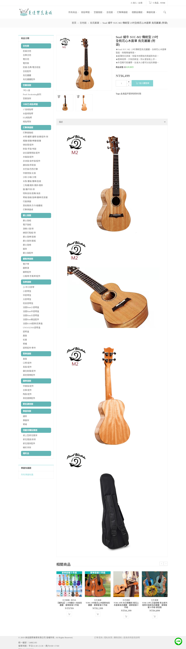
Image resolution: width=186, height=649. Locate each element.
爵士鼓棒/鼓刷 (29, 237)
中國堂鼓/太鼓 (29, 173)
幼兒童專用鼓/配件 (31, 153)
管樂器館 (27, 354)
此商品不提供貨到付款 (131, 94)
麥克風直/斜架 (29, 439)
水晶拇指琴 (28, 113)
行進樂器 (27, 201)
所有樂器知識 (27, 475)
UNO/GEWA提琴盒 (31, 328)
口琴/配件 (27, 363)
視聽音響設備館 (30, 430)
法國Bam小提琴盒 (31, 307)
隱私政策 (108, 645)
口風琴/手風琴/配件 (31, 276)
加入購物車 (144, 83)
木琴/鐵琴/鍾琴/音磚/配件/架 (35, 137)
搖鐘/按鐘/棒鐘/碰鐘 (32, 141)
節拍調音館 (28, 404)
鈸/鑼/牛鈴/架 (29, 189)
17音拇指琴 (28, 109)
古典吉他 (27, 55)
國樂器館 (27, 381)
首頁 (74, 23)
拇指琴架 (27, 122)
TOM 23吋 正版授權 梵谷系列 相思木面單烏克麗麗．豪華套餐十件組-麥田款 (154, 612)
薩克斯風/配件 (29, 371)
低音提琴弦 (28, 303)
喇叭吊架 (27, 447)
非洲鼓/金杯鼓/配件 (31, 161)
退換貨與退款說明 (131, 645)
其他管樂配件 (29, 375)
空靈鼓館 (27, 85)
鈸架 (25, 249)
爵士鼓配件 (28, 253)
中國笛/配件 (28, 386)
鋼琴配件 (27, 272)
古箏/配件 (27, 390)
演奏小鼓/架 (28, 229)
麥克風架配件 (29, 443)
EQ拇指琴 (27, 118)
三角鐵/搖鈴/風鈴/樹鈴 (33, 185)
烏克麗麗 (94, 23)
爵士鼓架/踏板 (29, 241)
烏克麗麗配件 (29, 79)
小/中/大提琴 (28, 287)
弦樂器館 (27, 282)
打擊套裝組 (28, 133)
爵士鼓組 (27, 220)
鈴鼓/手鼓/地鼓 (29, 149)
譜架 (25, 416)
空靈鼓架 (27, 98)
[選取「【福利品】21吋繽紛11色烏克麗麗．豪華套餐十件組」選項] (69, 621)
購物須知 (118, 645)
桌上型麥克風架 (30, 435)
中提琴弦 (27, 295)
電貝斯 (26, 63)
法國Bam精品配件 (31, 319)
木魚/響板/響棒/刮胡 (32, 181)
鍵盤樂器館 (28, 259)
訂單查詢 (98, 645)
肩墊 (25, 336)
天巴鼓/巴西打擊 (30, 169)
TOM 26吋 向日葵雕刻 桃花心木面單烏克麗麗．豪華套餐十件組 (126, 612)
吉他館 (83, 23)
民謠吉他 (27, 51)
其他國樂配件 (29, 398)
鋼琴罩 (26, 268)
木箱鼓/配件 (28, 157)
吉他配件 (27, 71)
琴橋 (25, 344)
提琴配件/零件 (29, 348)
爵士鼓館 (27, 215)
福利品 (26, 453)
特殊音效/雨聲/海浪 (31, 193)
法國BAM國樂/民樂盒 (33, 323)
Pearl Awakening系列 (32, 94)
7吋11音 (26, 90)
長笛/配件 (27, 367)
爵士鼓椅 (27, 245)
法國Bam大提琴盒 (31, 315)
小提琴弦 (27, 291)
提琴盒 (26, 332)
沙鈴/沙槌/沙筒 (29, 177)
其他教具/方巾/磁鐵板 (33, 205)
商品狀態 (119, 67)
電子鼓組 (27, 225)
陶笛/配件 (27, 394)
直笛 (25, 359)
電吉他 (26, 59)
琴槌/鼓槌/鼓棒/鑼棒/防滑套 (35, 197)
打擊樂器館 (28, 127)
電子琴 (26, 264)
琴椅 (25, 424)
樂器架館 (27, 411)
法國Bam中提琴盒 (31, 311)
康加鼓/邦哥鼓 (29, 165)
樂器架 (26, 420)
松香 (25, 340)
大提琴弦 (27, 299)
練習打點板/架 (29, 233)
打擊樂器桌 (28, 209)
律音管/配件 (28, 145)
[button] (97, 621)
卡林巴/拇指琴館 (30, 104)
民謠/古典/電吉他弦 (31, 67)
